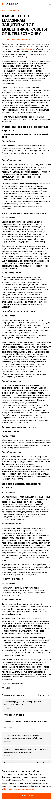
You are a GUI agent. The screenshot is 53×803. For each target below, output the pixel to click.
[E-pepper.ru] (10, 3)
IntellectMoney (29, 49)
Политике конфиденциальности (18, 789)
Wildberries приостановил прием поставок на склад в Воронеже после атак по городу (26, 751)
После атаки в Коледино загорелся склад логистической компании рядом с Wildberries (23, 737)
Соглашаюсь (26, 795)
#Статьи (5, 40)
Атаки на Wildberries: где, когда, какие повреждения (26, 721)
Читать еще (43, 695)
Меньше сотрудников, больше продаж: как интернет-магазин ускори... (22, 703)
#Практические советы (20, 40)
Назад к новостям (12, 10)
